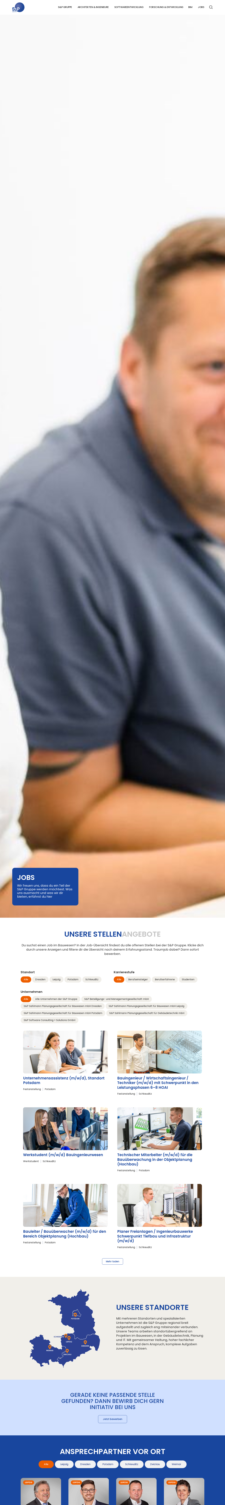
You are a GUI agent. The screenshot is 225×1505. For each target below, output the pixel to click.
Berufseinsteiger (138, 979)
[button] (112, 1261)
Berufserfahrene (165, 979)
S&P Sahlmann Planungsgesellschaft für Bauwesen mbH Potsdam (63, 1013)
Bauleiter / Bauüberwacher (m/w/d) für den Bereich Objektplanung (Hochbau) (64, 1234)
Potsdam (73, 979)
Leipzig (56, 979)
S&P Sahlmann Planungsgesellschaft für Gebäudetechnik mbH (146, 1013)
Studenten (188, 979)
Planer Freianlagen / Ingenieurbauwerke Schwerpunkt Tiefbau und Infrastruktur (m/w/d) (155, 1236)
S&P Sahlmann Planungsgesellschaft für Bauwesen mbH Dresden (63, 1006)
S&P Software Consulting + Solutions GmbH (49, 1020)
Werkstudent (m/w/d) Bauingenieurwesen (63, 1154)
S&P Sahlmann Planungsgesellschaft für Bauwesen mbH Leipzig (146, 1006)
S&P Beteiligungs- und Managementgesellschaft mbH (116, 999)
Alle (26, 979)
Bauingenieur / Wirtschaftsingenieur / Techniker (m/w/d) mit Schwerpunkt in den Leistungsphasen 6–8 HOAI (158, 1083)
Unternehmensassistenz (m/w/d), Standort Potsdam (64, 1080)
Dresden (40, 979)
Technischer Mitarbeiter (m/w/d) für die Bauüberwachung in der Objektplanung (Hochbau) (154, 1159)
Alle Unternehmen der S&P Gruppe (56, 999)
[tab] (46, 1464)
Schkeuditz (91, 979)
